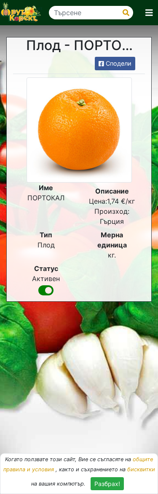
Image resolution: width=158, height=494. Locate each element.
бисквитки (141, 469)
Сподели (117, 63)
